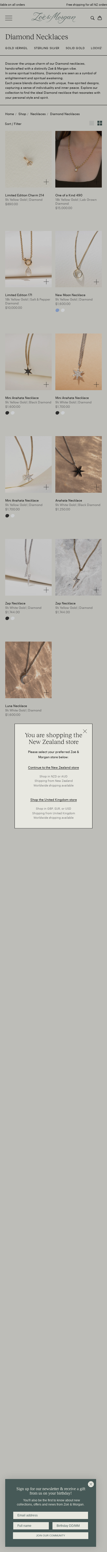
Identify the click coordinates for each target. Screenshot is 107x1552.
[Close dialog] (91, 1484)
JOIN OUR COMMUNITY (50, 1535)
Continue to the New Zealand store (53, 766)
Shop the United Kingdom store (53, 799)
